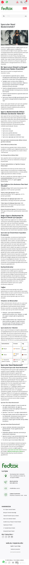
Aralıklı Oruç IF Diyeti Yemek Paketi (12, 521)
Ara (25, 16)
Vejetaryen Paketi (7, 525)
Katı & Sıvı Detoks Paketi (9, 518)
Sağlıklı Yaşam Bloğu (15, 546)
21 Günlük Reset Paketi (9, 528)
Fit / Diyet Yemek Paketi (9, 509)
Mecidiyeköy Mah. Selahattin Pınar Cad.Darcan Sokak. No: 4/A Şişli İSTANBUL (17, 475)
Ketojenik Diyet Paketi (8, 531)
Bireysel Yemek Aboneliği (9, 512)
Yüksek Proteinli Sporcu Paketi (11, 515)
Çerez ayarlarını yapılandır (15, 552)
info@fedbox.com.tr (15, 488)
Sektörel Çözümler (15, 549)
